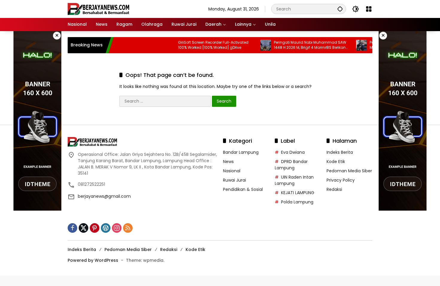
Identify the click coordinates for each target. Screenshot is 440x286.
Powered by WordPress (93, 260)
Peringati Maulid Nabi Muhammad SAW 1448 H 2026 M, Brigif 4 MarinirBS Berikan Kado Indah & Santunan (303, 45)
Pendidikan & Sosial (243, 189)
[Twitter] (83, 228)
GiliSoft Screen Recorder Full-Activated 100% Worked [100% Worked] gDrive (207, 45)
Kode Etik (336, 162)
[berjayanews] (99, 9)
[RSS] (128, 228)
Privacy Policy (341, 180)
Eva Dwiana (293, 152)
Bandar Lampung (241, 152)
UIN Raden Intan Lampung (294, 180)
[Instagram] (117, 228)
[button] (340, 9)
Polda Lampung (297, 202)
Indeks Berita (340, 152)
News (228, 162)
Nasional (231, 171)
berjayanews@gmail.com (104, 196)
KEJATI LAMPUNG (297, 193)
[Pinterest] (94, 228)
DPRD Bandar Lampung (291, 165)
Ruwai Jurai (234, 180)
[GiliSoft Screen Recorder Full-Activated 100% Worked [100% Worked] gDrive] (163, 45)
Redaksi (334, 189)
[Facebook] (72, 228)
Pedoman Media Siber (349, 171)
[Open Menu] (368, 9)
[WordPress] (105, 228)
